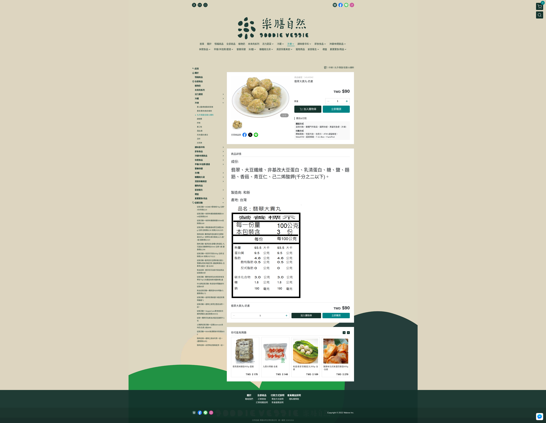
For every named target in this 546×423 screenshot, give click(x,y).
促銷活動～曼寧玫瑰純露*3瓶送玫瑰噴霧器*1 (210, 298)
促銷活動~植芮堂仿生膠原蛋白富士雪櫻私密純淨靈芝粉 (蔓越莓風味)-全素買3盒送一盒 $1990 (211, 263)
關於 (249, 395)
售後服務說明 (278, 402)
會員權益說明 (294, 395)
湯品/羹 (199, 131)
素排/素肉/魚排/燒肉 (204, 111)
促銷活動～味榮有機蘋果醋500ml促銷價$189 (210, 222)
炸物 (198, 123)
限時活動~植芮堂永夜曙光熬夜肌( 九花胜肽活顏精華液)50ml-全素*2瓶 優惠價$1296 (211, 247)
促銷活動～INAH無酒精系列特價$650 (211, 333)
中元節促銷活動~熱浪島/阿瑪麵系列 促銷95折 (210, 285)
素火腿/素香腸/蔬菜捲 (205, 107)
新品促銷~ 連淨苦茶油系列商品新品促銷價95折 (210, 271)
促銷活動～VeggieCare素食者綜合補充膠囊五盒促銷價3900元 (210, 312)
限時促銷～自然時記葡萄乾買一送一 (210, 345)
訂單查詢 (262, 399)
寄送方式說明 (278, 399)
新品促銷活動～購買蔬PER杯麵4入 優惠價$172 (210, 292)
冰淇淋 (199, 143)
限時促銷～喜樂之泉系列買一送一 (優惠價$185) (210, 339)
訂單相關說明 (262, 402)
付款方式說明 (277, 395)
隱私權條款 (294, 399)
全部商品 (261, 395)
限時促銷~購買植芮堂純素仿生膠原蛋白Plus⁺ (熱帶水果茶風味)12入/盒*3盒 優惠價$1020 (210, 237)
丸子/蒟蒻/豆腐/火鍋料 (205, 115)
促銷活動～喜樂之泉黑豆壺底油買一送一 (210, 305)
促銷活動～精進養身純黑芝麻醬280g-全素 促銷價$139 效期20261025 (210, 228)
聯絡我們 (249, 399)
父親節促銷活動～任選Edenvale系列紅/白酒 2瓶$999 (210, 326)
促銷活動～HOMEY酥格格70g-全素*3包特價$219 (211, 208)
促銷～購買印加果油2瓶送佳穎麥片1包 (211, 319)
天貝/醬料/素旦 (202, 135)
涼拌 (198, 139)
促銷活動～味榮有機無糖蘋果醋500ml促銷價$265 (210, 215)
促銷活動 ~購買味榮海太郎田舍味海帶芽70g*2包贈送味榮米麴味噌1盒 (210, 278)
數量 (296, 101)
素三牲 (199, 127)
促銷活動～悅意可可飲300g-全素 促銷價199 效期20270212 (210, 255)
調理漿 (199, 119)
